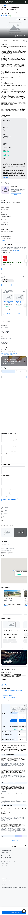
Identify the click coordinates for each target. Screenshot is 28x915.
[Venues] (25, 2)
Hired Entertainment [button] (12, 640)
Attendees (3, 375)
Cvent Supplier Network (6, 850)
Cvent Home (3, 868)
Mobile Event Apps (5, 859)
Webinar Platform (4, 865)
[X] (2, 685)
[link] (11, 624)
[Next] (26, 40)
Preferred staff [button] (13, 641)
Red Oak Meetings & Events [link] (10, 630)
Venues (4, 5)
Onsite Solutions (4, 852)
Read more (5, 177)
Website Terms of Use (5, 882)
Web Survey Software (5, 863)
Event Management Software (7, 855)
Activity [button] (5, 640)
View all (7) (3, 240)
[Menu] (1, 2)
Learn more (16, 250)
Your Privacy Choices (5, 874)
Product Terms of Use (5, 880)
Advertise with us (4, 884)
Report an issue (3, 845)
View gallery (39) (21, 35)
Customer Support (5, 872)
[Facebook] (5, 685)
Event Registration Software (7, 857)
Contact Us (3, 870)
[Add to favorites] (26, 12)
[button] (13, 260)
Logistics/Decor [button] (6, 641)
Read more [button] (6, 605)
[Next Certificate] (26, 260)
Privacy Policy (4, 878)
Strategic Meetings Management (8, 861)
